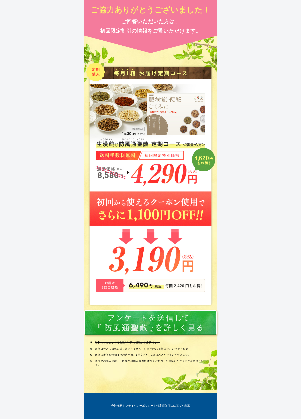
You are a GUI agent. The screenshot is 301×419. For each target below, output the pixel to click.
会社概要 (116, 405)
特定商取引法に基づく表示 (173, 405)
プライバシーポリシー (139, 405)
